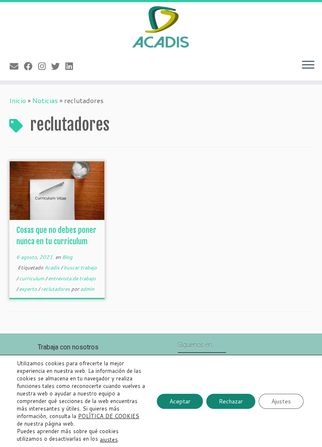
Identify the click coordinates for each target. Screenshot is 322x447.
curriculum (32, 278)
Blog (67, 257)
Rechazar (231, 401)
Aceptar (179, 401)
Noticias (45, 100)
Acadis (52, 267)
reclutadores (56, 288)
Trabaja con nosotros (68, 347)
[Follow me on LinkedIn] (71, 66)
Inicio (17, 100)
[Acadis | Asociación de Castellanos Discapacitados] (161, 27)
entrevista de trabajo (72, 278)
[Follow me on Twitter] (58, 66)
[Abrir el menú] (308, 65)
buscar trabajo (80, 267)
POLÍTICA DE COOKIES (108, 416)
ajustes (109, 439)
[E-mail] (17, 66)
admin (87, 288)
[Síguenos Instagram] (44, 66)
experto (28, 288)
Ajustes (281, 401)
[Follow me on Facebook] (31, 66)
